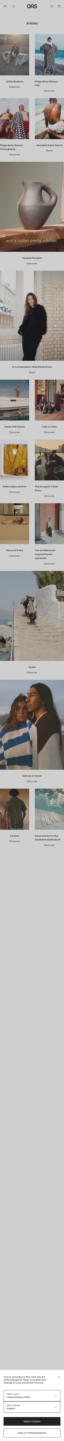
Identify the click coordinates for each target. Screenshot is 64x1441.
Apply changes (32, 1421)
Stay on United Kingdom (32, 1432)
